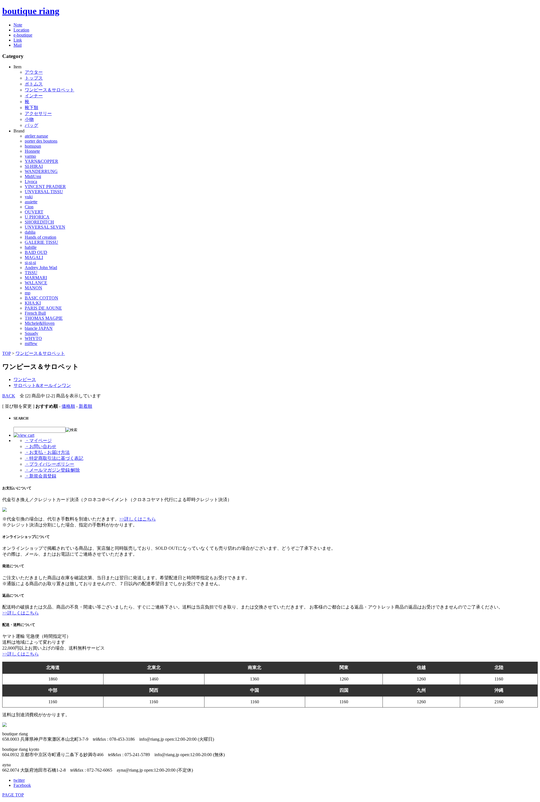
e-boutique (23, 35)
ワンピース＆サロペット (49, 89)
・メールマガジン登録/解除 (52, 470)
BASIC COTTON (41, 298)
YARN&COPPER (41, 161)
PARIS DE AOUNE (43, 308)
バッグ (31, 125)
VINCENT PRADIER (45, 186)
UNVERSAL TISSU (44, 191)
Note (18, 24)
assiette (31, 201)
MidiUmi (33, 176)
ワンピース (25, 379)
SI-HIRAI (34, 166)
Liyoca (31, 181)
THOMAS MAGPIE (44, 318)
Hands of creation (40, 237)
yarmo (30, 156)
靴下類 (31, 107)
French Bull (35, 313)
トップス (34, 78)
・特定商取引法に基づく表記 (54, 458)
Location (21, 30)
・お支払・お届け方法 (47, 452)
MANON (33, 287)
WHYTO (33, 338)
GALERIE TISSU (41, 242)
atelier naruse (36, 136)
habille (31, 247)
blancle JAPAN (39, 328)
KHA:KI (33, 303)
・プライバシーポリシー (49, 464)
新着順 (85, 406)
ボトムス (34, 84)
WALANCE (36, 282)
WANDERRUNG (41, 171)
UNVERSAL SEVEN (45, 227)
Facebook (22, 785)
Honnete (32, 151)
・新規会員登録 (40, 476)
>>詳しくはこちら (137, 519)
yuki (29, 196)
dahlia (30, 232)
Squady (31, 333)
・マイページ (38, 440)
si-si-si (30, 262)
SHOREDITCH (39, 222)
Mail (18, 45)
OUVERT (34, 211)
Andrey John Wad (41, 267)
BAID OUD (36, 252)
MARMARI (36, 277)
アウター (34, 72)
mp (27, 292)
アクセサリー (38, 113)
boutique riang (30, 11)
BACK (8, 395)
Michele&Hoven (40, 323)
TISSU (31, 272)
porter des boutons (41, 141)
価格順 (68, 406)
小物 (29, 119)
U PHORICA (37, 217)
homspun (33, 146)
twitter (19, 780)
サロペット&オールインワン (42, 385)
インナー (34, 95)
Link (18, 40)
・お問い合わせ (40, 446)
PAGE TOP (13, 794)
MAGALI (34, 257)
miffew (31, 343)
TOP (6, 353)
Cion (29, 206)
